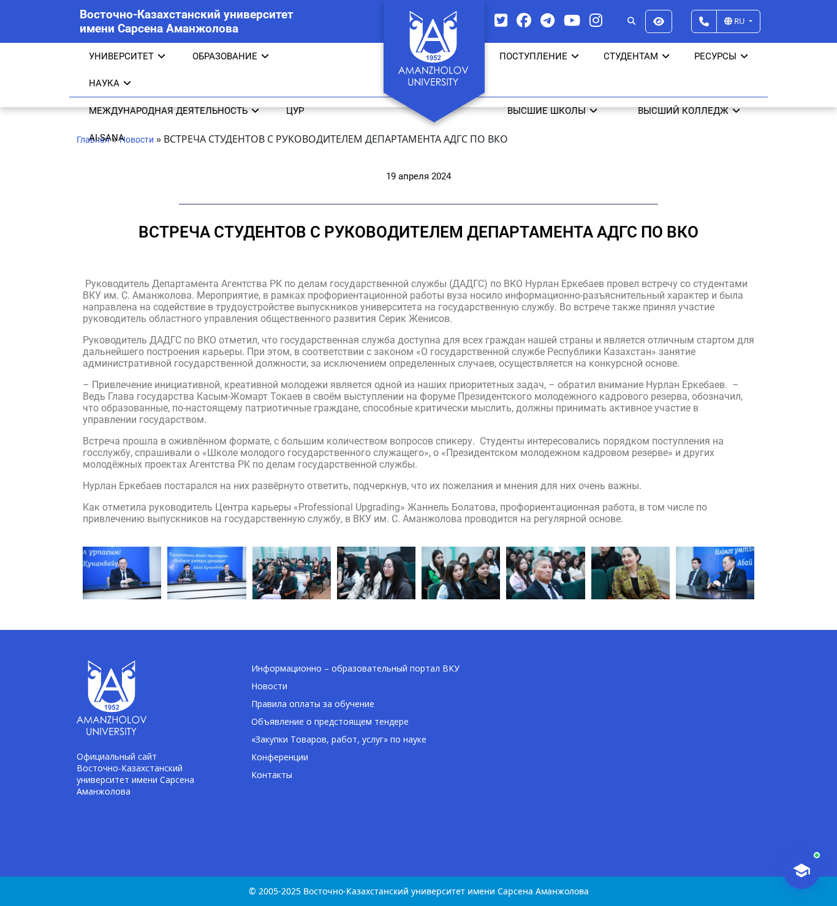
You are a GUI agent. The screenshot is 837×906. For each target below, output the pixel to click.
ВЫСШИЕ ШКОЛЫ (546, 110)
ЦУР (295, 110)
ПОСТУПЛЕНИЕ (533, 56)
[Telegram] (547, 20)
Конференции (279, 757)
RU (739, 20)
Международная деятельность (168, 110)
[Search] (631, 21)
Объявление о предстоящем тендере (330, 721)
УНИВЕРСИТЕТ (121, 56)
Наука (104, 83)
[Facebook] (524, 20)
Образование (224, 56)
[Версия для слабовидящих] (658, 21)
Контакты (271, 775)
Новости (269, 686)
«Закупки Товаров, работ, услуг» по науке (338, 739)
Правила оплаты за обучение (312, 703)
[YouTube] (572, 20)
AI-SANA (106, 137)
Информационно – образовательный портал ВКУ (355, 668)
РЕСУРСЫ (715, 56)
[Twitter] (500, 20)
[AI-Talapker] (801, 870)
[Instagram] (595, 20)
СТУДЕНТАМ (631, 56)
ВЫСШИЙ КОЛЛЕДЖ (683, 110)
